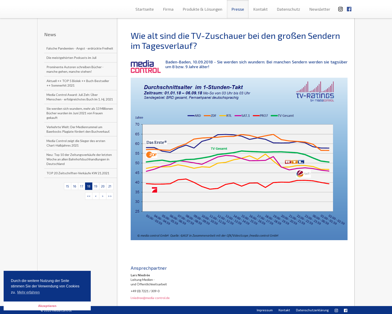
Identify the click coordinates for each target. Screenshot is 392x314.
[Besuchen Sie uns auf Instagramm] (339, 7)
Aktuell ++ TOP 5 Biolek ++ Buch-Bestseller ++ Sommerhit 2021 (78, 83)
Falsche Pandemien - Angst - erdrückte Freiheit (80, 48)
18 (88, 186)
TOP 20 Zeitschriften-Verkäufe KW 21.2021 (78, 173)
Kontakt (260, 9)
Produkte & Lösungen (202, 9)
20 (103, 186)
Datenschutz (288, 9)
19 (95, 186)
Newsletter (319, 9)
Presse (237, 9)
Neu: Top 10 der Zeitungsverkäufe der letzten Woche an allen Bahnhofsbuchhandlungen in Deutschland (79, 159)
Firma (168, 9)
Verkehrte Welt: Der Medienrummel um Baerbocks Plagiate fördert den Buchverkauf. (78, 129)
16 (74, 186)
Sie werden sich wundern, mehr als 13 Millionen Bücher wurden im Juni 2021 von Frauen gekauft (80, 113)
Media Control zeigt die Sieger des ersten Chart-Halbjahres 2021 (76, 143)
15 (67, 186)
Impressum (265, 310)
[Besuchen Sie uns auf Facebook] (349, 7)
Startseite (144, 9)
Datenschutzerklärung (312, 310)
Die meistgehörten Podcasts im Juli (71, 58)
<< (89, 196)
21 (109, 186)
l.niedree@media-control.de (150, 298)
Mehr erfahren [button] (28, 292)
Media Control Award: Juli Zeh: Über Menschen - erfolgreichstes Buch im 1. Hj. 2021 (80, 97)
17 (81, 186)
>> (110, 196)
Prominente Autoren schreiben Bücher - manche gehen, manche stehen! (75, 69)
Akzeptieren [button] (47, 306)
